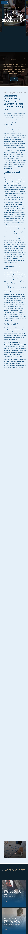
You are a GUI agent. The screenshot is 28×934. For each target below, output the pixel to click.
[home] (6, 2)
